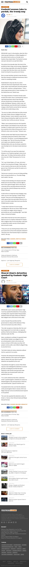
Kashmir (12, 238)
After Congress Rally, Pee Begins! (10, 536)
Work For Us (23, 561)
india (16, 546)
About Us (15, 561)
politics (9, 552)
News (4, 561)
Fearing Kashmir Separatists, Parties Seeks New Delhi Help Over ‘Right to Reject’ (13, 531)
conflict (19, 548)
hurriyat (15, 552)
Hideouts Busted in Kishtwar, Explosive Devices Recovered (9, 256)
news (20, 546)
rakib (9, 14)
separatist (24, 404)
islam (22, 554)
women (3, 240)
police (3, 550)
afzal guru (16, 554)
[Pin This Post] (16, 46)
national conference (7, 554)
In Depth (9, 561)
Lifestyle (18, 238)
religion (4, 552)
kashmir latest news (7, 544)
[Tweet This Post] (9, 46)
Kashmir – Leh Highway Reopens (10, 260)
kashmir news (17, 544)
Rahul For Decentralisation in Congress (11, 538)
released (18, 404)
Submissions (11, 563)
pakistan (13, 548)
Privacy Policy (19, 563)
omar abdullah (5, 548)
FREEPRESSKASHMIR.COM (7, 546)
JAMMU (24, 550)
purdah (23, 238)
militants (8, 550)
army (24, 548)
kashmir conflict (17, 550)
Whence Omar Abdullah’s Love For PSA (11, 529)
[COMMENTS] (22, 46)
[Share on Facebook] (6, 46)
